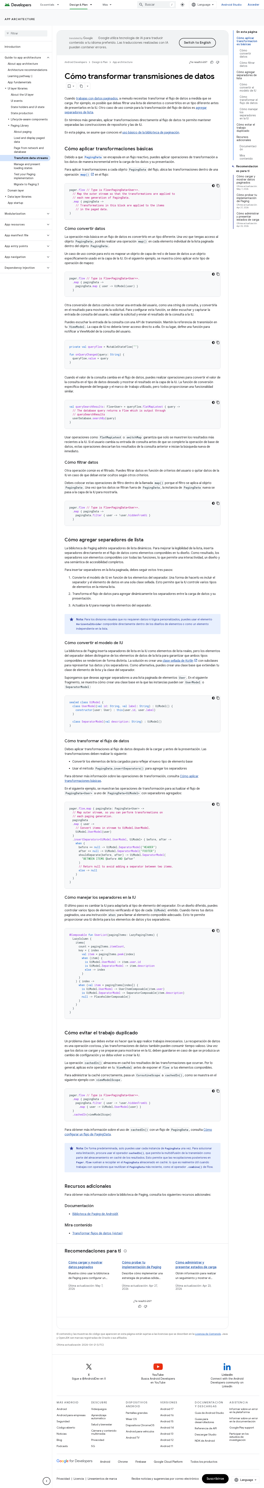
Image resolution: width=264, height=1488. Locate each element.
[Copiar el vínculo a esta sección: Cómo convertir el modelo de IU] (127, 643)
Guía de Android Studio (209, 1413)
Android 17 (167, 1409)
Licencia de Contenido (208, 1334)
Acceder (253, 4)
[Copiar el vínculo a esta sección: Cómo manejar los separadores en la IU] (139, 897)
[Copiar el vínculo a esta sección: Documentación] (97, 1206)
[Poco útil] (218, 62)
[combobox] (156, 4)
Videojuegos (98, 1409)
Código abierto (66, 1427)
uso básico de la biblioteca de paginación (150, 132)
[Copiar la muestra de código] (218, 185)
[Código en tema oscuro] (213, 185)
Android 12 (167, 1440)
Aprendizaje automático (98, 1416)
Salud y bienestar (101, 1424)
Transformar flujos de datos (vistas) (97, 1233)
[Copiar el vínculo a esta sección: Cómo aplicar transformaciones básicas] (157, 149)
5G (93, 1446)
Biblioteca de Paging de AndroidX (95, 1214)
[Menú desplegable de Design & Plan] (93, 4)
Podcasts (62, 1446)
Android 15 (167, 1421)
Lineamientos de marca (102, 1478)
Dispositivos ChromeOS (140, 1425)
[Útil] (212, 62)
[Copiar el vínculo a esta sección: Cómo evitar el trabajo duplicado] (142, 1033)
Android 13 (166, 1433)
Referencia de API (206, 1428)
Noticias (61, 1433)
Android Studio (231, 4)
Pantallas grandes (136, 1413)
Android (62, 1409)
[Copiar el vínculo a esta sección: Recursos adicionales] (115, 1186)
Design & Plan (79, 4)
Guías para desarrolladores (204, 1420)
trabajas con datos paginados (97, 98)
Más (105, 4)
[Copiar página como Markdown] (81, 86)
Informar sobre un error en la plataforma (243, 1410)
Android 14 (167, 1427)
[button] (23, 57)
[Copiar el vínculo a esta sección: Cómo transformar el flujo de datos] (133, 741)
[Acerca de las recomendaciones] (125, 1250)
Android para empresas (71, 1415)
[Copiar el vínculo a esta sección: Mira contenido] (96, 1225)
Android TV (133, 1437)
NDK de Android (205, 1440)
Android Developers (76, 62)
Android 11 (166, 1446)
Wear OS (131, 1419)
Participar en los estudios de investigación (239, 1437)
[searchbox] (26, 33)
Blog (59, 1440)
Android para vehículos (140, 1431)
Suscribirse (215, 1479)
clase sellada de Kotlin (178, 661)
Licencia (79, 1478)
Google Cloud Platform (168, 1461)
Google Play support (241, 1427)
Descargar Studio (205, 1434)
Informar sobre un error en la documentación (243, 1420)
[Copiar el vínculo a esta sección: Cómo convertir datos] (109, 229)
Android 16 (167, 1415)
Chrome (123, 1461)
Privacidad (97, 1440)
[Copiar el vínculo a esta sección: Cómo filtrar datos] (102, 462)
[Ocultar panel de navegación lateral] (46, 1481)
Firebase (140, 1461)
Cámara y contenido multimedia (103, 1432)
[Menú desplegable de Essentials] (60, 4)
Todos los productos (203, 1461)
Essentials (47, 4)
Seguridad (63, 1421)
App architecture (20, 19)
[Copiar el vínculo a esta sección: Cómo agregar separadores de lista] (147, 540)
